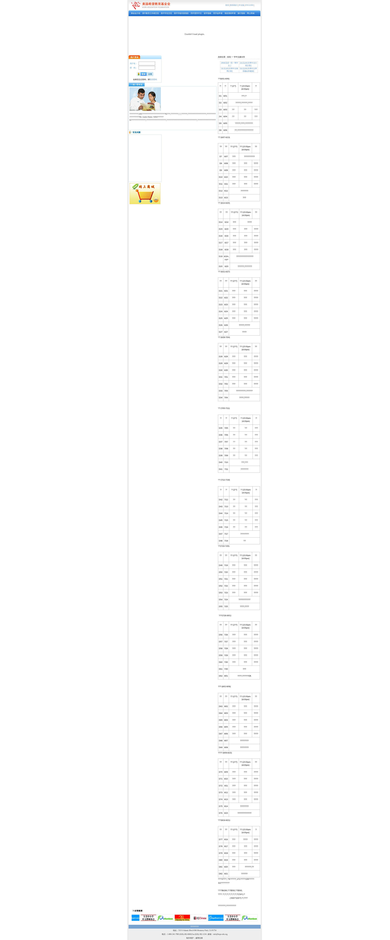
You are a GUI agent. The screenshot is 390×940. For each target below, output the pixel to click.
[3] (132, 921)
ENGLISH (249, 5)
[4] (199, 921)
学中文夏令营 (239, 57)
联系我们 (234, 5)
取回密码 (153, 79)
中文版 (241, 5)
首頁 (229, 57)
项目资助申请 (230, 13)
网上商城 (250, 13)
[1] (148, 921)
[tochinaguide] (182, 921)
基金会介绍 (135, 13)
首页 (227, 5)
